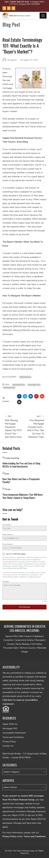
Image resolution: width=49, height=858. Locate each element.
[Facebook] (13, 8)
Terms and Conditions (13, 737)
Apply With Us (9, 724)
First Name (6, 525)
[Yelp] (4, 8)
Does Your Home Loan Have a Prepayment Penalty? (21, 480)
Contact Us (7, 745)
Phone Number (7, 544)
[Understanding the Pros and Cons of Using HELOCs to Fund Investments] (10, 457)
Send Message (24, 607)
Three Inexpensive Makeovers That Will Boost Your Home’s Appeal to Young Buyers (22, 496)
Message (5, 582)
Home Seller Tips (34, 385)
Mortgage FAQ (9, 728)
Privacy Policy (12, 568)
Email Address (8, 534)
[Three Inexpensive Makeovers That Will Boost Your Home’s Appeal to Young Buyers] (6, 489)
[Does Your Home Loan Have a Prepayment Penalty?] (5, 473)
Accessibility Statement (14, 732)
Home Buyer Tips (19, 385)
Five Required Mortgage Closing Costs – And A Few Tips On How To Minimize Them (35, 427)
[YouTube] (9, 8)
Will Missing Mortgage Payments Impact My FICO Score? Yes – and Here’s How (13, 427)
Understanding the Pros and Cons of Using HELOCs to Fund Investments (21, 464)
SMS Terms (23, 568)
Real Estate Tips (25, 377)
